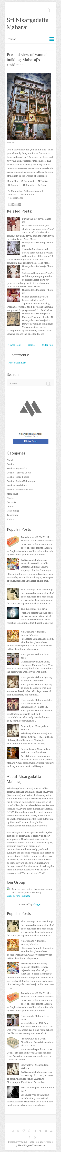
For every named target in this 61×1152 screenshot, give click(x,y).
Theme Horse (26, 1141)
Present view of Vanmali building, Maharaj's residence (27, 59)
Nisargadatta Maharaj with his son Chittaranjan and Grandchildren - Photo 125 (36, 703)
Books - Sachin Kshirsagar (21, 481)
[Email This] (10, 204)
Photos (30, 194)
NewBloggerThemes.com (32, 1145)
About (23, 194)
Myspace (44, 1129)
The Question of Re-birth (34, 608)
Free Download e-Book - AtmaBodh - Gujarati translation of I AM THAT (37, 1042)
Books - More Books (18, 476)
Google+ (15, 184)
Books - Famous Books (19, 472)
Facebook (29, 181)
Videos (10, 519)
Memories (12, 493)
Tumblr (33, 1129)
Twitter (44, 181)
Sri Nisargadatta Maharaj (28, 23)
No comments (15, 197)
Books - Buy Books (17, 468)
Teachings (12, 514)
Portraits (11, 502)
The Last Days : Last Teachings (37, 589)
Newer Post (14, 344)
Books (10, 464)
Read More (30, 239)
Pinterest (27, 1129)
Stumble (29, 184)
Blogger (37, 904)
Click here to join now (18, 895)
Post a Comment (17, 362)
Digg (43, 184)
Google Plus (22, 1129)
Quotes (10, 506)
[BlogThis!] (13, 204)
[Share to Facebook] (19, 204)
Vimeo (39, 1129)
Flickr (50, 1129)
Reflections (13, 510)
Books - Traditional (17, 485)
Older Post (47, 344)
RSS (33, 1135)
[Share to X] (16, 204)
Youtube (27, 1135)
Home (31, 344)
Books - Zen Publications (20, 489)
